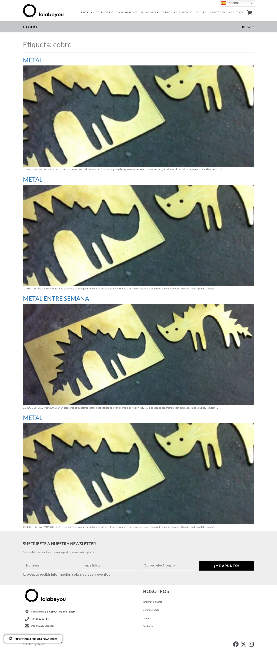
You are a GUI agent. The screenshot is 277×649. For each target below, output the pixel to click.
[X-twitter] (243, 644)
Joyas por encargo (156, 12)
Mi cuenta (236, 12)
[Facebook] (236, 644)
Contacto (217, 12)
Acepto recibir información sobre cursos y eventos (68, 574)
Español (232, 3)
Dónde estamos (151, 609)
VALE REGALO (183, 12)
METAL (32, 60)
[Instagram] (251, 644)
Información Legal (152, 601)
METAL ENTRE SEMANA (56, 298)
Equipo (201, 12)
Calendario (105, 12)
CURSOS (82, 12)
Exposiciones (127, 12)
